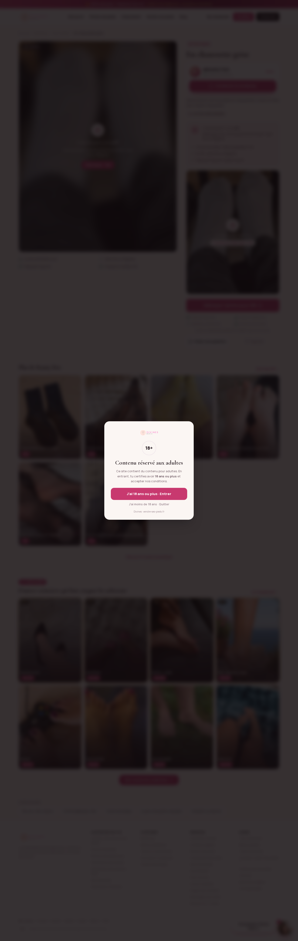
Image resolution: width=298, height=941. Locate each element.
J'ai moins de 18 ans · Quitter (149, 504)
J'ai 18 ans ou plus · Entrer (149, 493)
